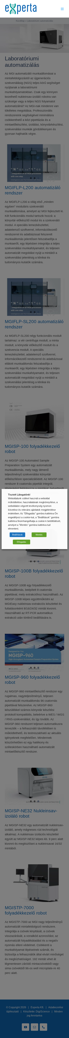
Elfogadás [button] (21, 542)
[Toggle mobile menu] (62, 9)
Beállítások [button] (17, 534)
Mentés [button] (39, 534)
